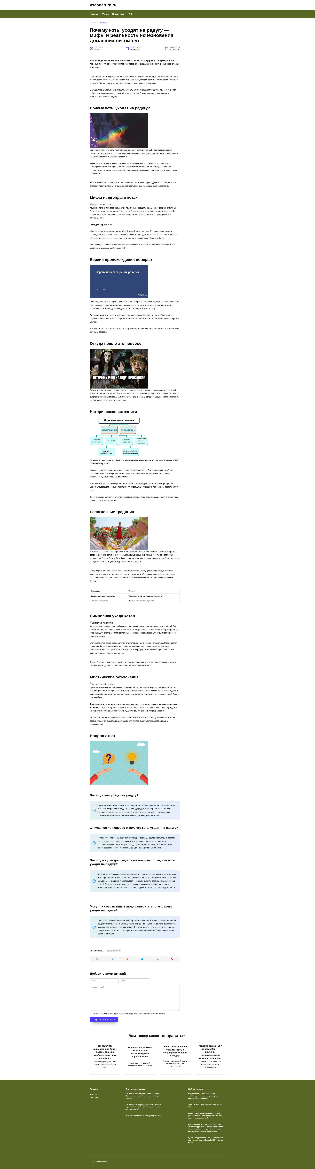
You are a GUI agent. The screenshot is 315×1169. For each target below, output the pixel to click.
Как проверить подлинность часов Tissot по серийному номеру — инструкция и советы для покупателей (143, 1107)
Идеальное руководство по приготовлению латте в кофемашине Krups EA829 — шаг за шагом (205, 1140)
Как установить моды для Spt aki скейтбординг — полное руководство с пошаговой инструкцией (204, 1096)
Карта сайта (95, 1098)
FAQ (130, 14)
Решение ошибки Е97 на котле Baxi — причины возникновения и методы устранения (210, 1052)
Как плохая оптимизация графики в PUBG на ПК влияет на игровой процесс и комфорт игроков (143, 1096)
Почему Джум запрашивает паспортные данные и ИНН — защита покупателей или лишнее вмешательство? (205, 1116)
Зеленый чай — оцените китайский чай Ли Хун (205, 1106)
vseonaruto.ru (103, 5)
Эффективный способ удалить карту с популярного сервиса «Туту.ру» (175, 1051)
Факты (105, 14)
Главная (94, 14)
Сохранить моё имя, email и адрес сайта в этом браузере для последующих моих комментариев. (129, 1014)
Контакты (93, 1094)
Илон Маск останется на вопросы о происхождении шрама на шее (140, 1052)
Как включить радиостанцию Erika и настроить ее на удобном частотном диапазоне (105, 1052)
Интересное (118, 14)
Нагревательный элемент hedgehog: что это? (144, 1116)
